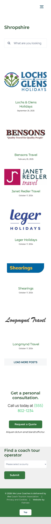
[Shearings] (25, 268)
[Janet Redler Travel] (25, 177)
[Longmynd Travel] (25, 320)
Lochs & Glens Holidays (25, 104)
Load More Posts (25, 362)
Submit (14, 475)
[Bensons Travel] (25, 134)
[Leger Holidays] (25, 219)
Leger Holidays (26, 240)
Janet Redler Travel (26, 191)
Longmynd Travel (26, 344)
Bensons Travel (25, 155)
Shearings (25, 288)
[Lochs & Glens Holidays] (25, 82)
